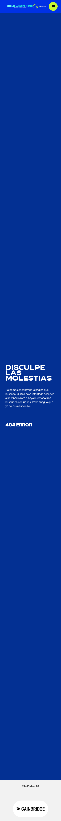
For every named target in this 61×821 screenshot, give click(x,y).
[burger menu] (53, 6)
